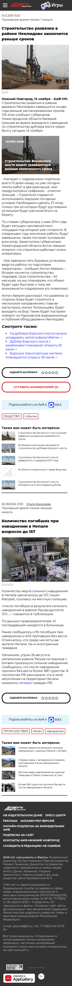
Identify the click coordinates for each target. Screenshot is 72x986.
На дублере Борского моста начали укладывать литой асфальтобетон (36, 335)
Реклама (10, 821)
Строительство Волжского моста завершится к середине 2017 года (38, 459)
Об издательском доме (22, 815)
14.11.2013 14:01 (11, 15)
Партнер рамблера (36, 967)
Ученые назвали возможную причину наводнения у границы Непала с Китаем (42, 749)
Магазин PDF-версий (37, 821)
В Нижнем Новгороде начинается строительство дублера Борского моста (42, 447)
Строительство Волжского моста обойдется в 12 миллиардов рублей (39, 483)
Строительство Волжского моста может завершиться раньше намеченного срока (42, 435)
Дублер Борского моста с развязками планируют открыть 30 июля (34, 345)
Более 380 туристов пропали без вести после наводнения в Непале (41, 786)
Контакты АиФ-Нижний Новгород (31, 840)
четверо (26, 683)
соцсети (7, 584)
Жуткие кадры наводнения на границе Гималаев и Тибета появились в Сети (41, 774)
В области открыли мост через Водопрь (42, 469)
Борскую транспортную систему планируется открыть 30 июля (34, 355)
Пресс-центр (55, 815)
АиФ (5, 92)
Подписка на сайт (18, 835)
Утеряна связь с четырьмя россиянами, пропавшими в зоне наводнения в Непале (41, 763)
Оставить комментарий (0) (36, 387)
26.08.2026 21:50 (12, 504)
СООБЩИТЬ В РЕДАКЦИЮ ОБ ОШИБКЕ (31, 846)
